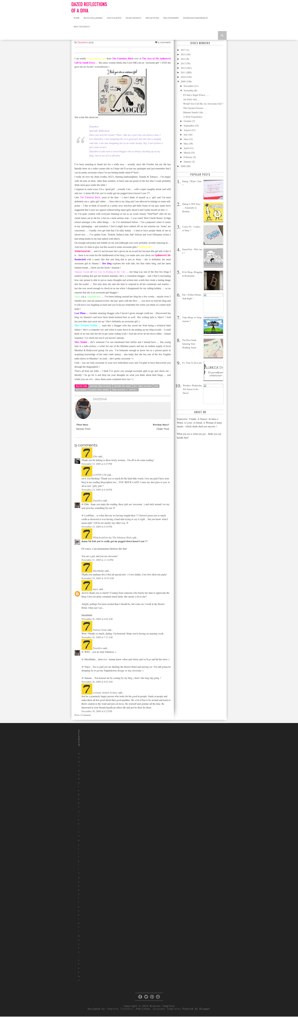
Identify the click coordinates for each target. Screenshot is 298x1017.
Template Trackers (119, 1008)
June (186, 139)
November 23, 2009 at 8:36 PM (96, 489)
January (188, 161)
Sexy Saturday (82, 26)
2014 (183, 58)
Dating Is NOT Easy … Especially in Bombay (191, 207)
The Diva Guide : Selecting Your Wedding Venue (190, 344)
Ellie (95, 456)
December (189, 85)
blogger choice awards (99, 389)
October (188, 121)
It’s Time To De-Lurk (192, 362)
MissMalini (98, 570)
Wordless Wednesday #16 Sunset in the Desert (192, 389)
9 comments (164, 42)
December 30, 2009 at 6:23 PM (96, 711)
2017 (183, 49)
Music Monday (133, 18)
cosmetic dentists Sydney (105, 692)
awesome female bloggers (100, 386)
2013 (183, 63)
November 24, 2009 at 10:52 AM (97, 578)
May (186, 143)
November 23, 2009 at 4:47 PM (96, 463)
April (186, 148)
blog (156, 386)
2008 (183, 166)
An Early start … (191, 99)
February (188, 157)
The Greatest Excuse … (194, 108)
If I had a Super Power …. (196, 94)
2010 (183, 76)
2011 (183, 72)
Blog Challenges (93, 18)
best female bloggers (142, 386)
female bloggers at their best (125, 389)
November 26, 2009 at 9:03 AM (97, 681)
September (189, 125)
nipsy (95, 589)
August (187, 130)
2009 (183, 81)
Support (78, 890)
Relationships (171, 18)
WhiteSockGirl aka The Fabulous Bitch (112, 537)
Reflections (152, 18)
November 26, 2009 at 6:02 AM (97, 618)
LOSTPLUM (99, 474)
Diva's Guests (114, 18)
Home (76, 18)
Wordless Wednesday (195, 18)
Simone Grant (100, 629)
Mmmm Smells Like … (194, 112)
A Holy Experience (192, 116)
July (186, 134)
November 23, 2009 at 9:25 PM (96, 526)
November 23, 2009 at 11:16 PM (97, 559)
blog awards (81, 389)
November (189, 90)
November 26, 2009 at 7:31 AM (97, 637)
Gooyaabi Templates (167, 1008)
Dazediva (82, 42)
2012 (183, 67)
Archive (78, 824)
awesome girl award (122, 386)
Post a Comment (82, 714)
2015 (183, 54)
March (187, 152)
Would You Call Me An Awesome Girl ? (203, 103)
